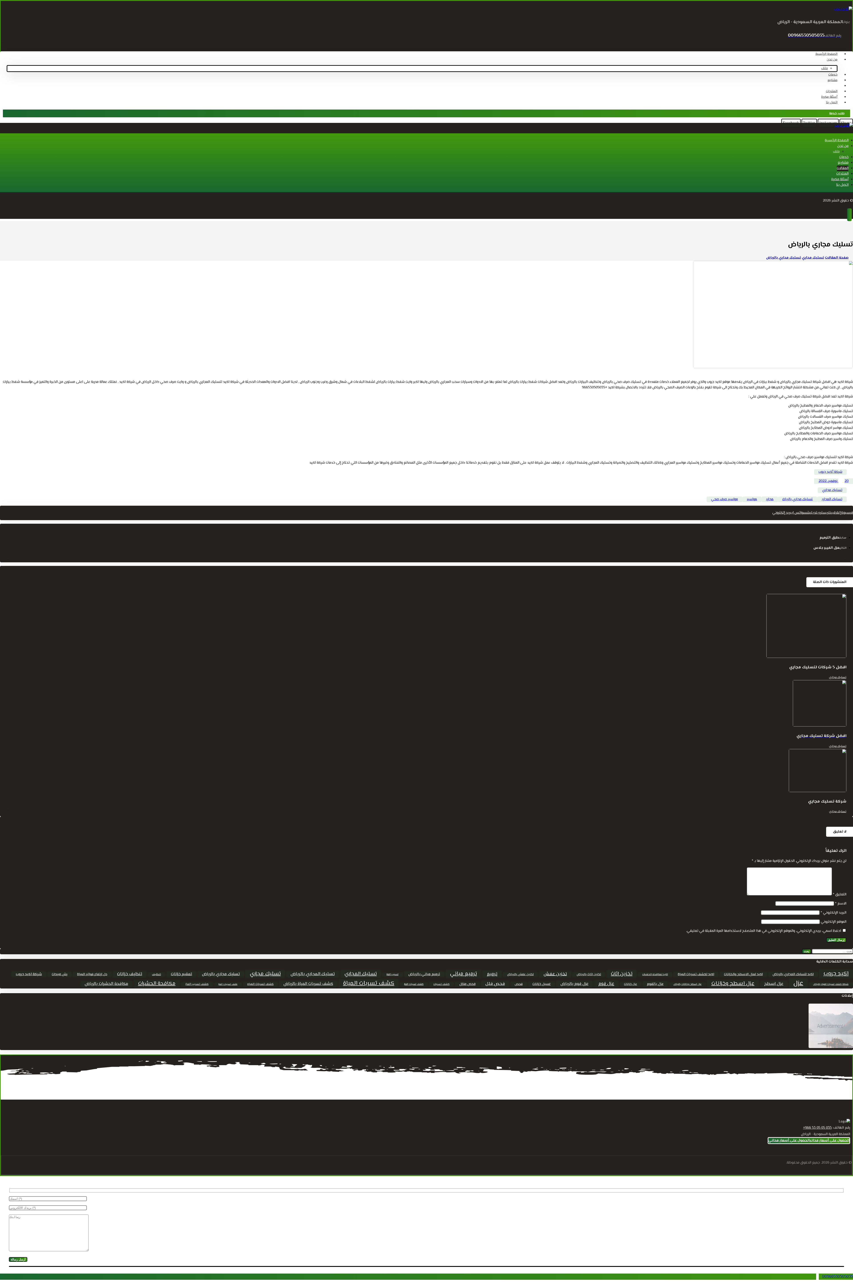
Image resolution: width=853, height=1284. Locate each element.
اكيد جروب (836, 973)
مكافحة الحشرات (156, 984)
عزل (798, 983)
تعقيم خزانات (181, 974)
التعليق (839, 894)
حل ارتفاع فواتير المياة (92, 974)
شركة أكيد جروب (830, 472)
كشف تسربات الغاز (414, 984)
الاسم (840, 904)
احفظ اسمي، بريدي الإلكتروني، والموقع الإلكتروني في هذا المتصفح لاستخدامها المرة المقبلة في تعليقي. (763, 931)
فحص (519, 984)
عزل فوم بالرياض (574, 984)
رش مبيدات (59, 974)
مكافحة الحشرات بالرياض (106, 984)
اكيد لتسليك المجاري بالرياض (793, 974)
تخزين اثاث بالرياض (589, 974)
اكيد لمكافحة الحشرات (655, 974)
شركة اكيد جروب (29, 974)
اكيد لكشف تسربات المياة (696, 974)
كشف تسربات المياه (260, 984)
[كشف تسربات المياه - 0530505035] (843, 9)
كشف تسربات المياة (368, 983)
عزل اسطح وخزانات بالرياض (687, 984)
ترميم (492, 974)
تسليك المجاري (832, 499)
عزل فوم (606, 983)
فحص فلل (495, 983)
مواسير (752, 499)
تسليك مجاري (832, 490)
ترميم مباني (463, 974)
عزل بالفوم (655, 984)
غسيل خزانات (541, 984)
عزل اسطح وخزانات (732, 984)
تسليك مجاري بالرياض (797, 499)
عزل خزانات (630, 984)
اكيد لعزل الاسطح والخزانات (743, 974)
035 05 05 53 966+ (817, 1128)
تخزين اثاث (621, 974)
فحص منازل (467, 984)
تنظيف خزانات (129, 974)
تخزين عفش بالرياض (520, 974)
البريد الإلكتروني (833, 913)
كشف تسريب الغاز (197, 984)
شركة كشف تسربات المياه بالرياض (831, 984)
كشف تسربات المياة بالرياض (308, 984)
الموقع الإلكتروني (833, 922)
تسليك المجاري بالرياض (313, 974)
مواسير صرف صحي (724, 499)
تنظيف (156, 974)
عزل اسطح (773, 984)
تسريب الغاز (393, 974)
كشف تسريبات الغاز (227, 984)
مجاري (769, 499)
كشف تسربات (441, 984)
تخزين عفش (555, 974)
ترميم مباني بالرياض (424, 974)
